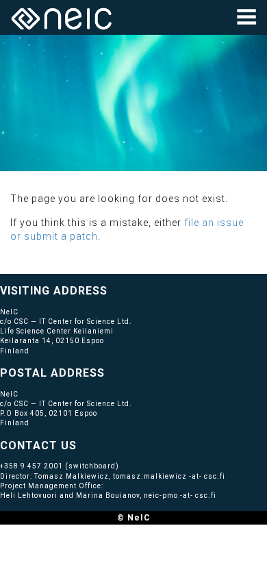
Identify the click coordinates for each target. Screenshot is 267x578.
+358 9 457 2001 (31, 466)
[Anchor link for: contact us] (82, 444)
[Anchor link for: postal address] (110, 371)
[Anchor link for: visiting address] (113, 289)
